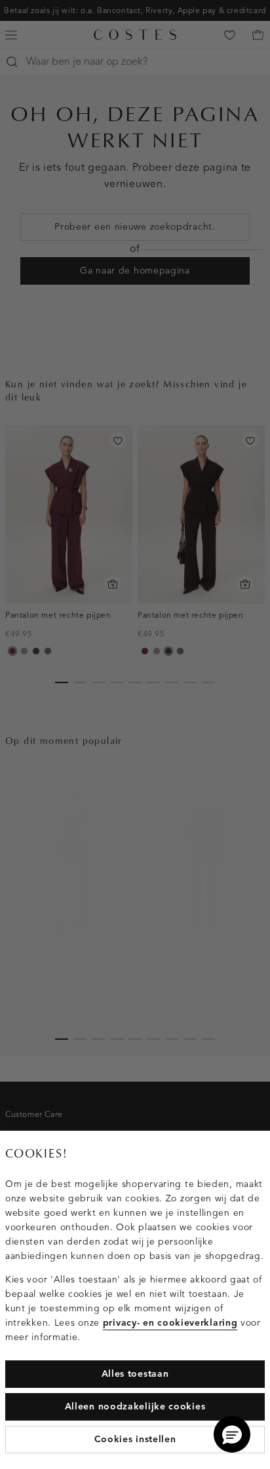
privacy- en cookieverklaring (170, 1322)
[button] (232, 1434)
